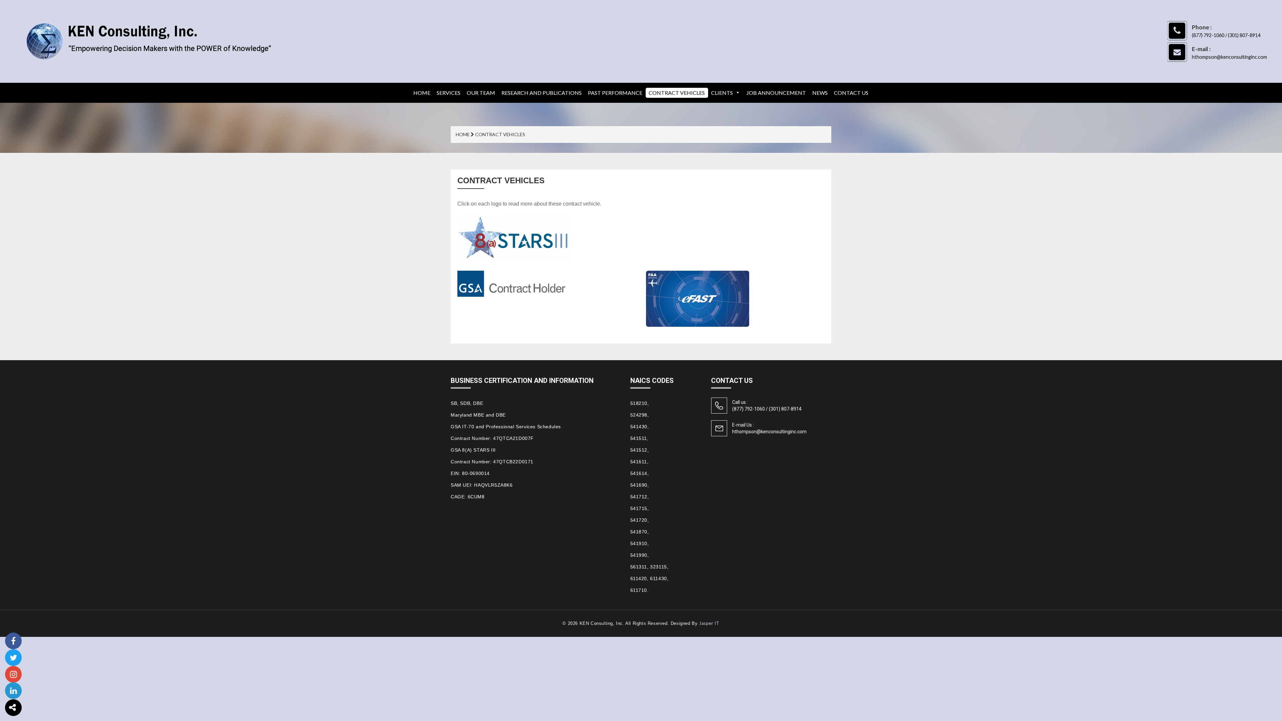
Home (421, 92)
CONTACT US (851, 92)
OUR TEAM (481, 92)
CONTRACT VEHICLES (677, 92)
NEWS (820, 92)
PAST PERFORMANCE (615, 92)
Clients (722, 92)
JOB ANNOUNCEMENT (776, 92)
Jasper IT (709, 623)
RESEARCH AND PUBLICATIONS (541, 92)
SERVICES (448, 92)
